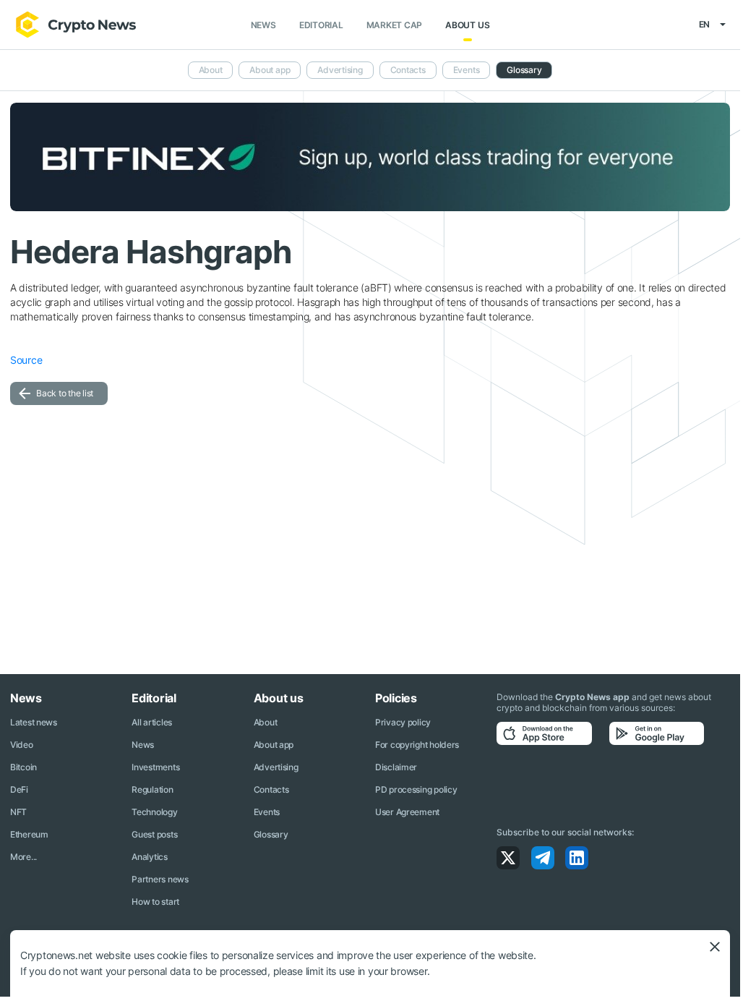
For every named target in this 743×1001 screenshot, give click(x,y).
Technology (154, 811)
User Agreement (407, 811)
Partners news (160, 879)
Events (466, 69)
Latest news (33, 722)
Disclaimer (396, 767)
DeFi (19, 789)
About (211, 69)
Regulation (152, 789)
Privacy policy (403, 722)
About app (269, 69)
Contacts (408, 69)
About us (467, 25)
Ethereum (29, 834)
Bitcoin (23, 767)
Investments (155, 767)
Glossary (524, 69)
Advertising (339, 69)
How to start (155, 901)
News (263, 25)
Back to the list (64, 393)
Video (21, 744)
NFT (18, 811)
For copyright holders (417, 744)
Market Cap (394, 25)
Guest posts (154, 834)
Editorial (321, 25)
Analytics (149, 856)
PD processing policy (416, 789)
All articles (152, 722)
